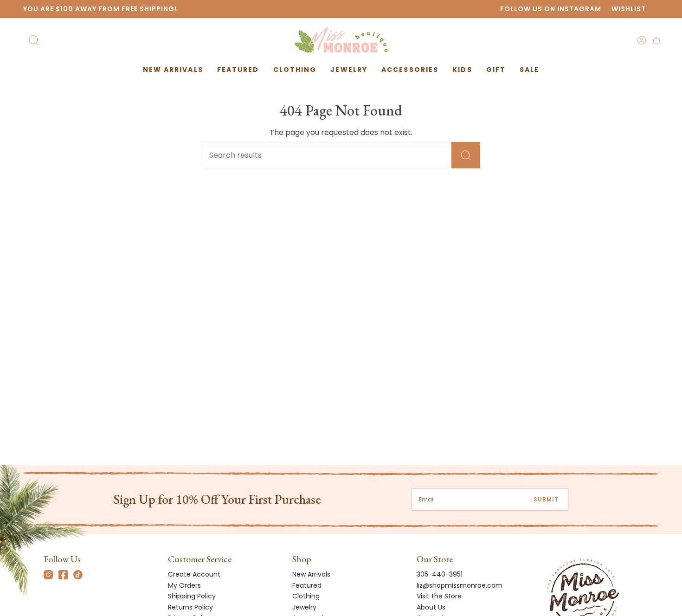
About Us (431, 607)
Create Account (194, 574)
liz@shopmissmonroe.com (459, 585)
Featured (307, 585)
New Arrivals (311, 574)
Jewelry (304, 607)
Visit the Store (439, 596)
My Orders (184, 585)
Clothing (306, 596)
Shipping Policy (192, 596)
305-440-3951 (440, 574)
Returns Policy (190, 607)
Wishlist (628, 8)
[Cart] (656, 40)
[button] (238, 70)
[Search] (465, 155)
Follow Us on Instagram (550, 8)
